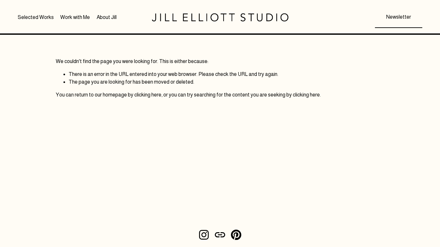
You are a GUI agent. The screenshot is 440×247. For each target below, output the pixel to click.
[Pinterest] (236, 235)
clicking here (147, 94)
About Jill (107, 17)
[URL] (220, 235)
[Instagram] (204, 235)
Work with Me (75, 17)
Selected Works (36, 17)
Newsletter (398, 17)
